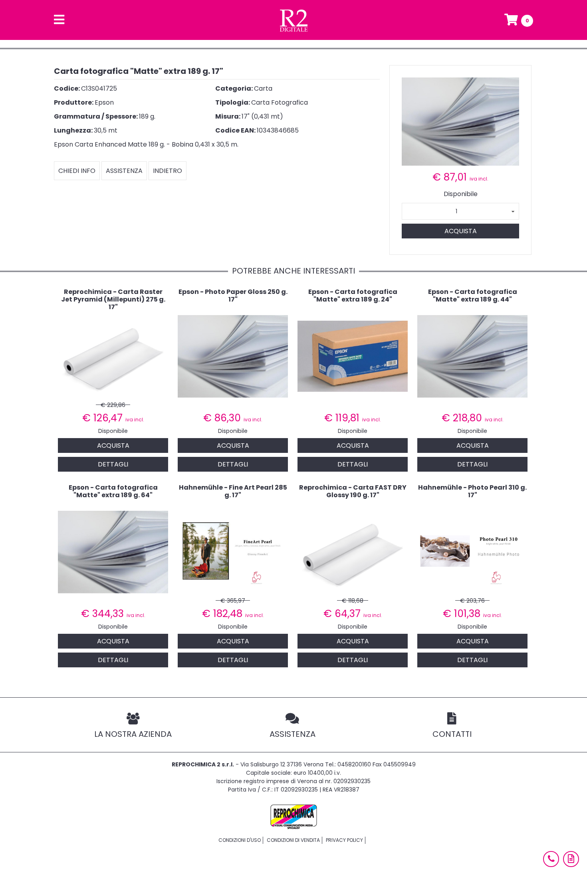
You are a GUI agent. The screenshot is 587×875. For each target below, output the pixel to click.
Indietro (167, 170)
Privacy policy (344, 840)
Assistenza (124, 170)
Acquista (460, 231)
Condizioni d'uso (239, 840)
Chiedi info (76, 170)
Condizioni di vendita (293, 840)
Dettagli (113, 464)
